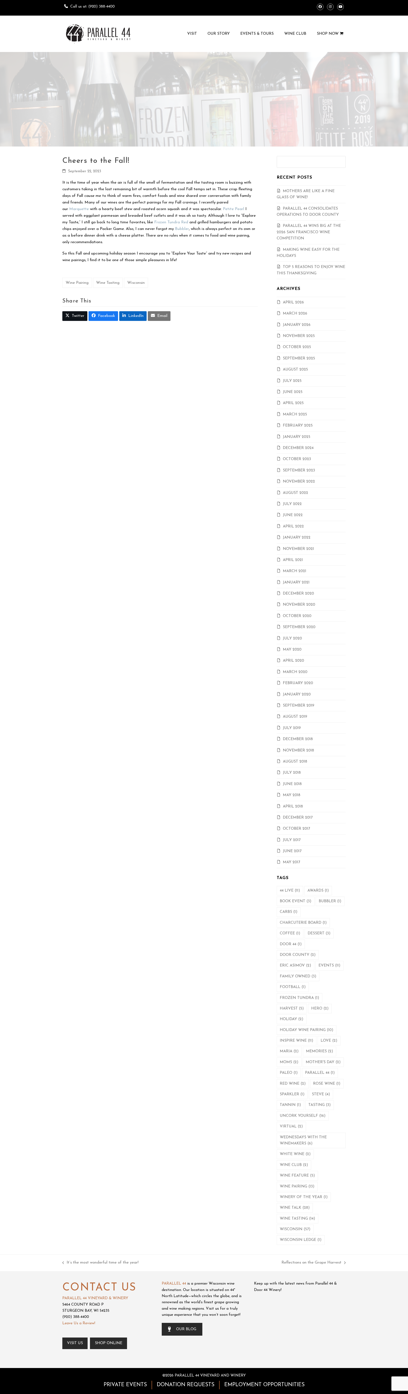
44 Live (290, 891)
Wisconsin (136, 283)
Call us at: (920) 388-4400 (92, 7)
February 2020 (298, 683)
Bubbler (182, 229)
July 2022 (292, 504)
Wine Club (294, 1165)
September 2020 (299, 627)
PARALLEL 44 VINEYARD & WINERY (95, 1298)
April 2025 (293, 403)
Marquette (79, 209)
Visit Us (75, 1343)
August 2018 (295, 762)
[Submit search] (340, 162)
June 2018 (292, 784)
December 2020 (298, 594)
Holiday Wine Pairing (306, 1030)
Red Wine (293, 1084)
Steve (321, 1094)
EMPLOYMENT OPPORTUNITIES (264, 1385)
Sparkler (292, 1094)
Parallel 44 (320, 1073)
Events (329, 965)
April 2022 (293, 526)
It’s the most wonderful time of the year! (100, 1263)
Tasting (319, 1105)
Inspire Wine (296, 1041)
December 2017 (298, 818)
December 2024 (298, 448)
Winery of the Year (304, 1197)
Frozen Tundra (299, 998)
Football (293, 987)
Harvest (292, 1008)
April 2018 (293, 806)
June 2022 (293, 515)
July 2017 (292, 840)
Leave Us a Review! (78, 1323)
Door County (298, 955)
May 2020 (292, 650)
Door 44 (291, 944)
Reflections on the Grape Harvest (311, 1263)
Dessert (319, 933)
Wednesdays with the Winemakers (303, 1140)
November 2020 (299, 605)
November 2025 (299, 336)
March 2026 (295, 313)
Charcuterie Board (303, 923)
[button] (74, 316)
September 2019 (298, 706)
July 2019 (292, 728)
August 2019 (295, 717)
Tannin (290, 1105)
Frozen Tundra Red (171, 222)
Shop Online (108, 1343)
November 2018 (298, 750)
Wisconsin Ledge (301, 1240)
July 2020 (292, 638)
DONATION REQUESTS (185, 1385)
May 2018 (291, 795)
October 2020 (297, 616)
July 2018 (292, 773)
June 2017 (292, 851)
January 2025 (296, 437)
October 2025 (297, 347)
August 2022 (295, 493)
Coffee (290, 933)
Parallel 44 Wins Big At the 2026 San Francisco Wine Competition (309, 232)
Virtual (291, 1126)
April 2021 (293, 560)
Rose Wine (326, 1084)
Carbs (289, 912)
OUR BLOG (186, 1329)
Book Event (295, 901)
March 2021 (294, 571)
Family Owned (298, 976)
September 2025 (299, 358)
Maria (289, 1051)
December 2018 (298, 739)
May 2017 (291, 862)
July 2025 (292, 381)
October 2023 (297, 459)
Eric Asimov (295, 965)
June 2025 (292, 392)
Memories (319, 1051)
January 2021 (296, 582)
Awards (318, 891)
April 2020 (293, 661)
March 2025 (295, 414)
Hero (320, 1008)
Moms (289, 1062)
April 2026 (293, 302)
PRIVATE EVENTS (125, 1385)
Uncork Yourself (303, 1116)
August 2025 (295, 369)
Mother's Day (323, 1062)
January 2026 (296, 325)
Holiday (291, 1019)
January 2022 (296, 537)
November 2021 (298, 549)
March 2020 (295, 672)
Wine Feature (297, 1176)
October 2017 (296, 829)
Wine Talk (295, 1208)
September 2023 (299, 470)
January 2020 (297, 694)
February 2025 (298, 425)
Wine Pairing (77, 283)
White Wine (295, 1154)
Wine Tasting (107, 283)
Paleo (289, 1073)
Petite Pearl (233, 209)
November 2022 (299, 481)
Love (329, 1041)
